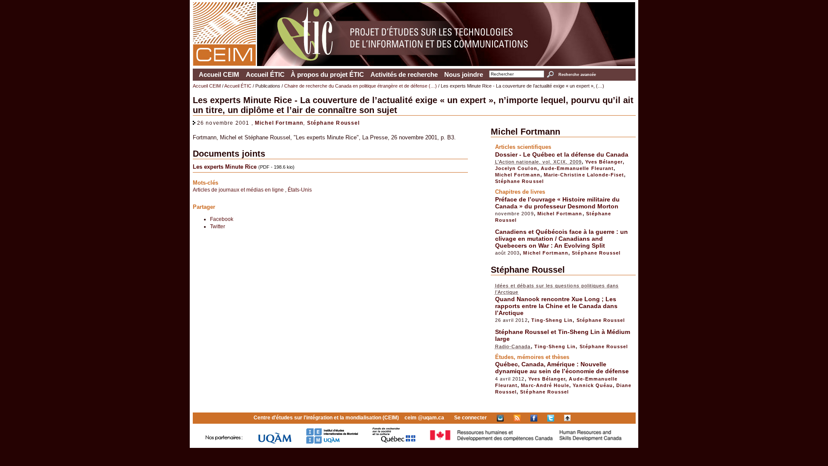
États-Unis (300, 189)
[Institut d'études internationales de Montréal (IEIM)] (332, 442)
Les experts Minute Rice (225, 167)
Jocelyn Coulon (516, 168)
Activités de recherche (404, 74)
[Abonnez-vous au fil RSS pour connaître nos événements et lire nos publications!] (517, 417)
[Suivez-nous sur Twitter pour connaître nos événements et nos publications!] (550, 417)
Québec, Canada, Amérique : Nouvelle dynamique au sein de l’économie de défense (562, 368)
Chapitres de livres (520, 192)
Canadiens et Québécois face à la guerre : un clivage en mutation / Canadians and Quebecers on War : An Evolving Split (561, 238)
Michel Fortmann (279, 123)
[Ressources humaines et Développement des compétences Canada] (526, 442)
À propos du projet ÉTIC (327, 74)
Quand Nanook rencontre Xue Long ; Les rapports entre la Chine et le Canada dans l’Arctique (556, 306)
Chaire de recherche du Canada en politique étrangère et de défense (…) (360, 85)
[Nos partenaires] (224, 442)
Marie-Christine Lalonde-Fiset (584, 174)
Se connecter (470, 418)
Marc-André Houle (545, 385)
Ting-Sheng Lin (552, 320)
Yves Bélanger (604, 161)
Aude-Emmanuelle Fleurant (577, 168)
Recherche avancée (577, 74)
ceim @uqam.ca (424, 418)
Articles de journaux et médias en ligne (239, 189)
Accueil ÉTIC (265, 74)
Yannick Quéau (593, 385)
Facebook (221, 219)
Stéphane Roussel (333, 123)
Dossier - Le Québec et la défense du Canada (561, 154)
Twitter (217, 226)
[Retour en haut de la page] (567, 417)
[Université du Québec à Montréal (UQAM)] (274, 442)
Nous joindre (463, 74)
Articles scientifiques (523, 147)
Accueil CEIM (219, 74)
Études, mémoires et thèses (532, 357)
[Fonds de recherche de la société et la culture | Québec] (394, 442)
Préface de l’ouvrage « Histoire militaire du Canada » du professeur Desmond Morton (557, 203)
